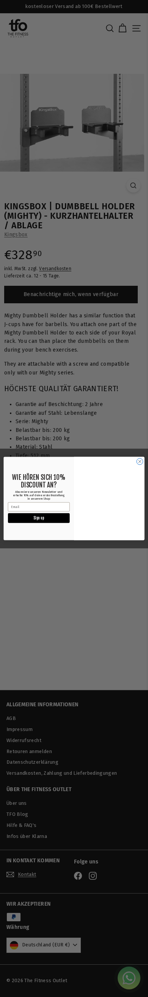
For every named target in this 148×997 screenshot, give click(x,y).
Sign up (38, 518)
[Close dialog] (140, 461)
